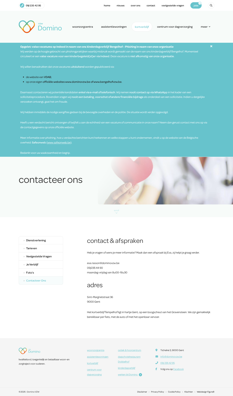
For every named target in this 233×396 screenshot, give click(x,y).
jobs (196, 5)
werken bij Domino (129, 374)
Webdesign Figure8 (205, 391)
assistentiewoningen (114, 26)
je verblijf (32, 264)
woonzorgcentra (82, 26)
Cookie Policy (174, 391)
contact (151, 5)
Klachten (188, 391)
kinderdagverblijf (126, 367)
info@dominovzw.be (171, 356)
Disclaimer (142, 391)
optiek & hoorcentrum (129, 350)
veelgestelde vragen (173, 5)
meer (204, 26)
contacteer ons (36, 280)
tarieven (31, 248)
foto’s (30, 272)
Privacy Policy (157, 391)
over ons (135, 5)
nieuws (120, 5)
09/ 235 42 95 (33, 5)
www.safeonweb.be (59, 142)
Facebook (178, 369)
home (107, 5)
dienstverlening (36, 240)
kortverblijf (142, 26)
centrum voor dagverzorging (175, 26)
